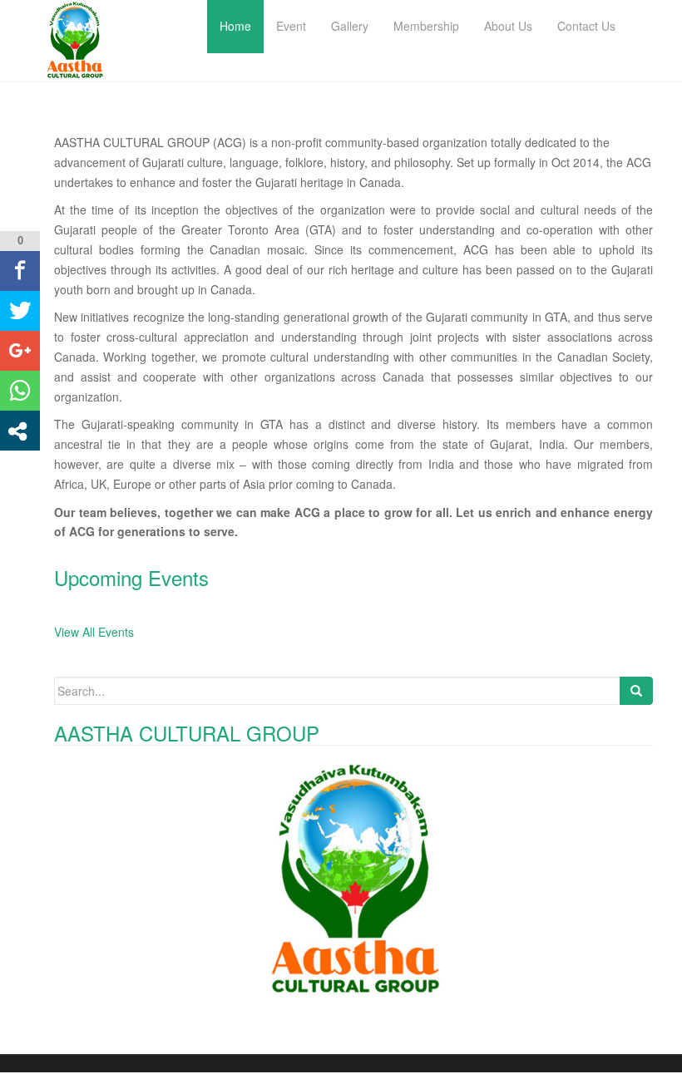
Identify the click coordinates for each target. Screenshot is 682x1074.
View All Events (94, 631)
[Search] (636, 691)
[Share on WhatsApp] (20, 391)
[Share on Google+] (20, 351)
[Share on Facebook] (20, 271)
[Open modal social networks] (20, 431)
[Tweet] (20, 311)
